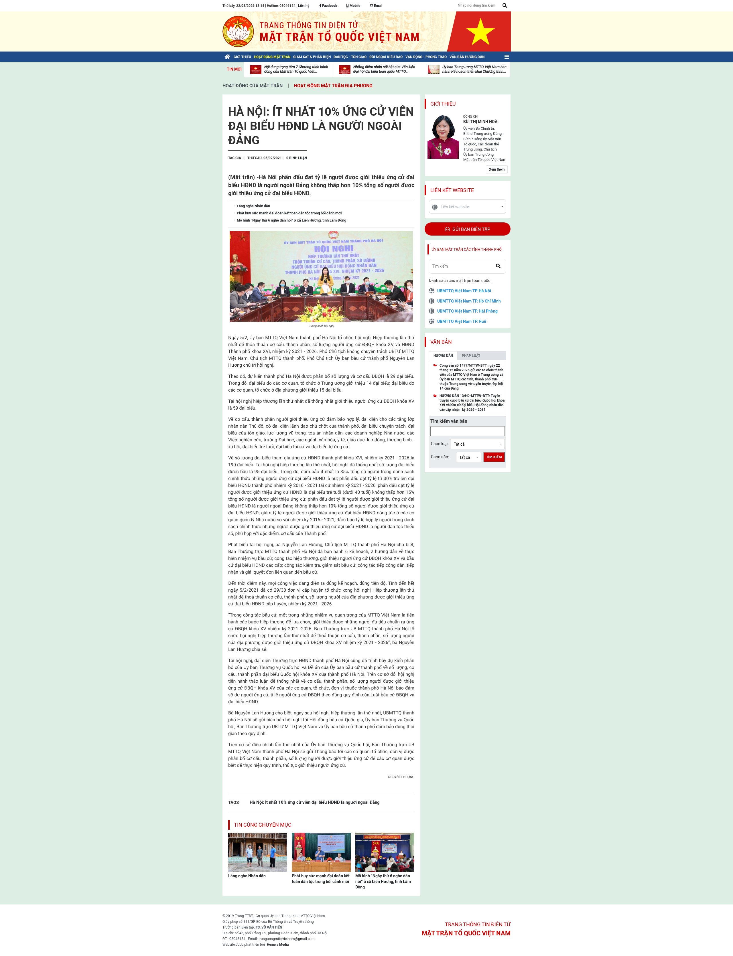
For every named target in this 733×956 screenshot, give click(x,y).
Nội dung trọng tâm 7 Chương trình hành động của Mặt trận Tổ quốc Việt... (296, 69)
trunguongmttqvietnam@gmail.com (287, 939)
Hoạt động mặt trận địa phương (333, 85)
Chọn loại (439, 443)
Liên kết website (452, 190)
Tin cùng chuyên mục (262, 825)
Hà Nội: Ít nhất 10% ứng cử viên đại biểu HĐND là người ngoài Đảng (315, 802)
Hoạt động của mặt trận (252, 85)
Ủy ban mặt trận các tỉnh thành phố (467, 249)
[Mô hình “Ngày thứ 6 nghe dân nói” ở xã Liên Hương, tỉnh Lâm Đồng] (384, 852)
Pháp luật (471, 356)
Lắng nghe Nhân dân (247, 876)
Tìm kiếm (494, 457)
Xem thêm (497, 169)
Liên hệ (303, 6)
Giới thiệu (443, 104)
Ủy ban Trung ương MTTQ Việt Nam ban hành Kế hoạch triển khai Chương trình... (474, 69)
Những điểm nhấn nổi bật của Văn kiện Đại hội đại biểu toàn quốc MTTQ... (384, 69)
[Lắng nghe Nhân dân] (257, 852)
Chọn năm (440, 457)
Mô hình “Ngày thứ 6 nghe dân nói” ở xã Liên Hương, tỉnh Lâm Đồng (383, 881)
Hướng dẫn (443, 356)
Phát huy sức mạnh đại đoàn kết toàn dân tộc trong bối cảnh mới (321, 879)
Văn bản (441, 342)
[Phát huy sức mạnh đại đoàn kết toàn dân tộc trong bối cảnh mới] (321, 852)
